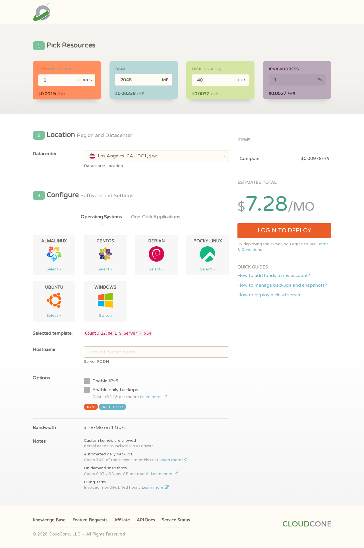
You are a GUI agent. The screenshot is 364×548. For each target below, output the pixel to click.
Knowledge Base (49, 520)
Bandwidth (44, 427)
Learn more (151, 397)
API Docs (146, 520)
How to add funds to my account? (273, 275)
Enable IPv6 (105, 381)
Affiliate (122, 520)
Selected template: (53, 333)
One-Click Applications (155, 217)
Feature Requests (90, 520)
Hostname (44, 349)
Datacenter (45, 154)
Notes (39, 441)
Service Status (176, 520)
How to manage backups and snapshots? (282, 285)
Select (52, 269)
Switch (105, 315)
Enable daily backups (127, 393)
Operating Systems (101, 217)
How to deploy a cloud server (269, 295)
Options (41, 378)
